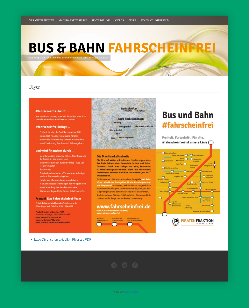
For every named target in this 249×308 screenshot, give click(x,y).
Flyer (132, 20)
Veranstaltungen (41, 20)
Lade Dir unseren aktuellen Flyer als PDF (62, 239)
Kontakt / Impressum (155, 20)
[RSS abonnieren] (114, 267)
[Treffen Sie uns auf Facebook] (135, 267)
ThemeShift (131, 291)
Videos (119, 20)
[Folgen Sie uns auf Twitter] (124, 267)
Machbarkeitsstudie (73, 20)
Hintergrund (101, 20)
